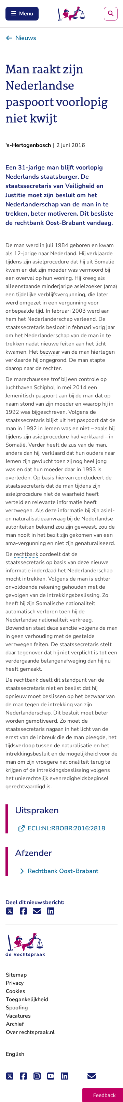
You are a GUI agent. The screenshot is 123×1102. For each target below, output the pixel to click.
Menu (26, 13)
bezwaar (50, 352)
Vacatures (18, 1016)
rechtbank (26, 554)
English (15, 1054)
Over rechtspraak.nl (30, 1032)
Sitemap (16, 975)
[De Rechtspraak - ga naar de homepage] (25, 945)
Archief (15, 1024)
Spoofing (17, 1007)
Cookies (15, 991)
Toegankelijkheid (27, 999)
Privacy (15, 983)
